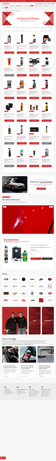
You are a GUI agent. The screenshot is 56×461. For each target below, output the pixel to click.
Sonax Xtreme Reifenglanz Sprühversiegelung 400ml (21, 137)
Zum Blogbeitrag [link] (6, 376)
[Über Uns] (14, 320)
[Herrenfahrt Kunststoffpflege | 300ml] (21, 38)
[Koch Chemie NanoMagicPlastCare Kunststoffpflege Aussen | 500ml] (9, 38)
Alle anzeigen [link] (51, 344)
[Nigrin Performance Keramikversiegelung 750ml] (46, 84)
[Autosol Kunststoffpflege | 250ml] (9, 129)
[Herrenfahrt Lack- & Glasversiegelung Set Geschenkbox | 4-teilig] (46, 38)
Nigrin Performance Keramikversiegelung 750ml (46, 92)
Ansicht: (49, 30)
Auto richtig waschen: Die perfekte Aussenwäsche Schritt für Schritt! (45, 367)
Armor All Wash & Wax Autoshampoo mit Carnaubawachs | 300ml (21, 114)
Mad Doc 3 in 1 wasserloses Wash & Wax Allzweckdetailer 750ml (46, 114)
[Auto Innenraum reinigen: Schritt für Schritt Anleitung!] (10, 354)
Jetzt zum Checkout (47, 258)
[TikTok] (47, 0)
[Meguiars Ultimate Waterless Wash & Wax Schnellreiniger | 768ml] (34, 38)
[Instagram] (45, 0)
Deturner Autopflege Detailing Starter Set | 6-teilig (34, 137)
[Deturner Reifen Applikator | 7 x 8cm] (9, 106)
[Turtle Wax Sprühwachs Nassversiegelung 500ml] (34, 84)
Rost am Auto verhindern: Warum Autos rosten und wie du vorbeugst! (27, 367)
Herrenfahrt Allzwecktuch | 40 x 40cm (9, 92)
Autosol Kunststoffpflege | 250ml (8, 137)
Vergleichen (42, 30)
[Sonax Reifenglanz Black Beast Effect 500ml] (21, 61)
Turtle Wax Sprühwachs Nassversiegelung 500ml (33, 92)
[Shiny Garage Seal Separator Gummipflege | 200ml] (46, 129)
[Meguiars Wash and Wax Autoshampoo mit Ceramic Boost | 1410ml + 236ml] (21, 84)
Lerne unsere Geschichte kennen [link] (8, 332)
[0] (53, 4)
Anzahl (31, 253)
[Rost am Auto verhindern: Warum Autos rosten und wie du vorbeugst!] (28, 354)
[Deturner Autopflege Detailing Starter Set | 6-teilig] (34, 129)
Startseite (11, 10)
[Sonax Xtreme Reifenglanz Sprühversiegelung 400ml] (21, 129)
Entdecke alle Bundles (41, 188)
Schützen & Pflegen (18, 10)
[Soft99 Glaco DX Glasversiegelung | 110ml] (9, 61)
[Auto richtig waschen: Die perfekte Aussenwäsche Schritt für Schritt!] (45, 354)
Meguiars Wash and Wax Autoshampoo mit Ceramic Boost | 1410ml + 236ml (21, 92)
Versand (34, 251)
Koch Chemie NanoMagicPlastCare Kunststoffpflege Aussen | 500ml (8, 46)
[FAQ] (35, 320)
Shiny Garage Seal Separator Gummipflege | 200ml (46, 137)
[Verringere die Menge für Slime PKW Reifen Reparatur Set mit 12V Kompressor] (31, 255)
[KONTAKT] (48, 320)
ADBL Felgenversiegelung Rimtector (8, 160)
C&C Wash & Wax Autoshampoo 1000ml (20, 160)
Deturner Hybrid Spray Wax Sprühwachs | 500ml (46, 69)
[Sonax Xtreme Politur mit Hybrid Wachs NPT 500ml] (46, 152)
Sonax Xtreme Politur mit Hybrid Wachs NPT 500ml (46, 160)
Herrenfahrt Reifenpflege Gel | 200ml (34, 160)
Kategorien (14, 10)
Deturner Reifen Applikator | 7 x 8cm (9, 114)
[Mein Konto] (51, 4)
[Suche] (49, 4)
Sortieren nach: (13, 30)
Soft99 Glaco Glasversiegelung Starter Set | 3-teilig (34, 114)
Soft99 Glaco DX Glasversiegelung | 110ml (8, 69)
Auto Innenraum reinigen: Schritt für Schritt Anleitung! (10, 366)
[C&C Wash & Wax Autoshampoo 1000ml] (21, 152)
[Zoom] (27, 245)
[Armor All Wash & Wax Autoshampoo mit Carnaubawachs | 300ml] (21, 106)
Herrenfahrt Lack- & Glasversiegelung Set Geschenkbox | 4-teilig (45, 46)
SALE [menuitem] (3, 7)
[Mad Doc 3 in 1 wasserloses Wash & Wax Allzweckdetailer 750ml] (46, 106)
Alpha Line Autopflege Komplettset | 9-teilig (33, 69)
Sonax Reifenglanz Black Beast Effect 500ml (21, 69)
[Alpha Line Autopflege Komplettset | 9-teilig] (34, 61)
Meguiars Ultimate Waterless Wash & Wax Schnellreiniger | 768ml (34, 46)
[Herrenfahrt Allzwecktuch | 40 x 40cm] (9, 84)
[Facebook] (44, 0)
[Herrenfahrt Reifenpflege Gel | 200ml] (34, 152)
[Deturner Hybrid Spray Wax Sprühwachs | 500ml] (46, 61)
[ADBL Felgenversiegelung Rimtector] (9, 152)
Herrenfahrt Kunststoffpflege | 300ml (21, 46)
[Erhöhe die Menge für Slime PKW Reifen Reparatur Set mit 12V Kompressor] (34, 255)
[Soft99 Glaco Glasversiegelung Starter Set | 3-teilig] (34, 106)
